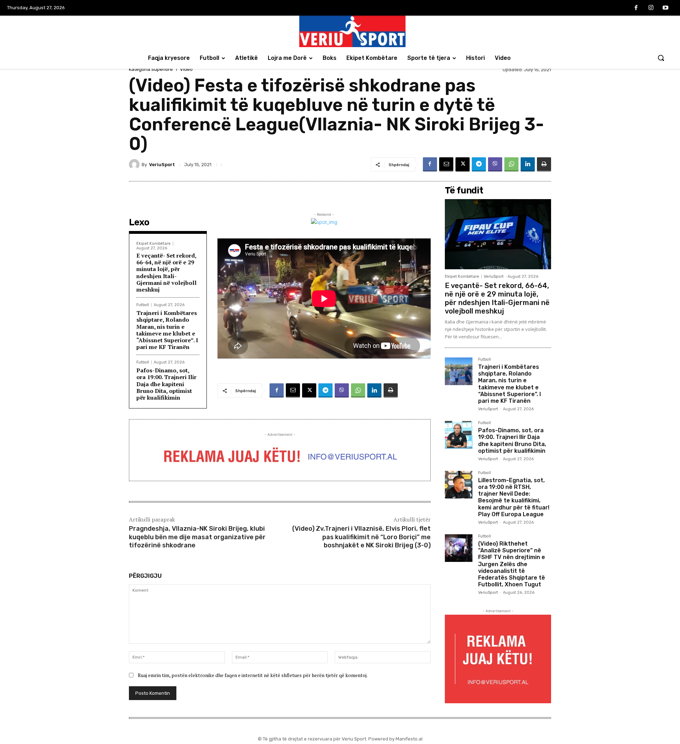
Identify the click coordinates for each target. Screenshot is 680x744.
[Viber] (495, 164)
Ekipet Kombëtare (153, 244)
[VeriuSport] (135, 164)
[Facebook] (636, 8)
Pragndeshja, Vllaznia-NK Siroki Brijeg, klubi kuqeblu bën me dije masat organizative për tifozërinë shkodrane (197, 537)
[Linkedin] (528, 164)
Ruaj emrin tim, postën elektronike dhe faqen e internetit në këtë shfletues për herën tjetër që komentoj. (253, 675)
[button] (661, 57)
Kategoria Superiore (151, 69)
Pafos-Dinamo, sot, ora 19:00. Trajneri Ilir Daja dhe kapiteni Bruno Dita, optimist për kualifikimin (166, 383)
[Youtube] (665, 8)
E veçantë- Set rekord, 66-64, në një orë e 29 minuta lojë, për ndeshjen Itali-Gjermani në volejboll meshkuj (166, 272)
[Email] (446, 164)
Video (186, 69)
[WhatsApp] (511, 164)
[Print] (544, 164)
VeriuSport (162, 164)
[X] (462, 164)
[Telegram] (479, 164)
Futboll (142, 305)
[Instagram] (651, 8)
